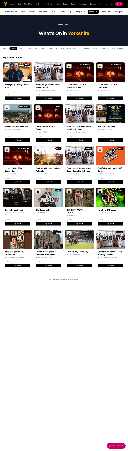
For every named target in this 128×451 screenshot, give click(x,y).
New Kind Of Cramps (107, 210)
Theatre (28, 48)
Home (60, 25)
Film (79, 48)
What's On (93, 12)
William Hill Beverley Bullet (16, 126)
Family (62, 48)
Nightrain (72, 215)
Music (21, 48)
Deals (73, 4)
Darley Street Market (106, 129)
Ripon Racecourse (74, 254)
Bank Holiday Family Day (77, 252)
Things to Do (80, 12)
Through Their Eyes (106, 126)
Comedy (43, 48)
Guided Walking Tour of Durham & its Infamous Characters (46, 254)
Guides (65, 4)
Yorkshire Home (11, 12)
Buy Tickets (18, 98)
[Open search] (106, 4)
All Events (13, 48)
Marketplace (82, 4)
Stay (19, 4)
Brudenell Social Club (106, 213)
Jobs (101, 4)
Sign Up (119, 4)
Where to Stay (65, 12)
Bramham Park (73, 90)
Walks (38, 4)
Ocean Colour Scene (14, 210)
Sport (35, 48)
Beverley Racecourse (13, 129)
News (58, 4)
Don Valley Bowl (43, 174)
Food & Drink (28, 4)
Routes (53, 12)
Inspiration (43, 12)
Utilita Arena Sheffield (107, 174)
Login (111, 4)
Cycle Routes (48, 4)
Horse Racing (53, 48)
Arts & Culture (71, 48)
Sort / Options (118, 48)
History (32, 12)
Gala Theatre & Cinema (45, 257)
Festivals (86, 48)
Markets (95, 48)
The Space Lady (43, 210)
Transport (118, 12)
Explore (12, 4)
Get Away (93, 4)
